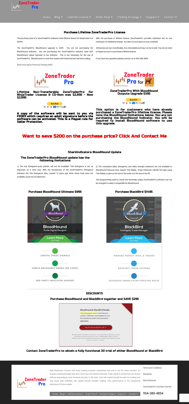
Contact (132, 394)
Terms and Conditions (152, 368)
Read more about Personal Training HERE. (35, 65)
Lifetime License (74, 394)
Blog (62, 394)
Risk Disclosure (149, 380)
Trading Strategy (107, 394)
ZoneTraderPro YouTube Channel (157, 387)
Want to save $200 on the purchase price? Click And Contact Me (94, 136)
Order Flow (91, 394)
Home (55, 394)
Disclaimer (147, 374)
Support (121, 394)
